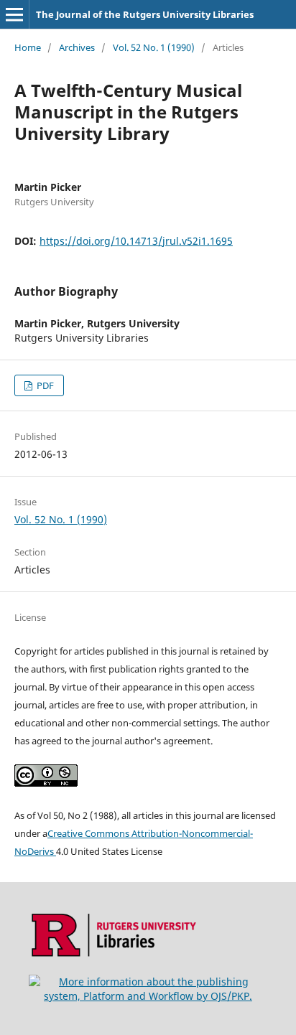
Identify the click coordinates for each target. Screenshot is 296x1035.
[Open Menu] (14, 14)
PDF (44, 385)
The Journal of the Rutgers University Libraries (145, 14)
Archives (77, 47)
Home (27, 47)
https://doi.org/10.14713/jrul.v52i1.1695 (136, 241)
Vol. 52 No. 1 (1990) (154, 47)
